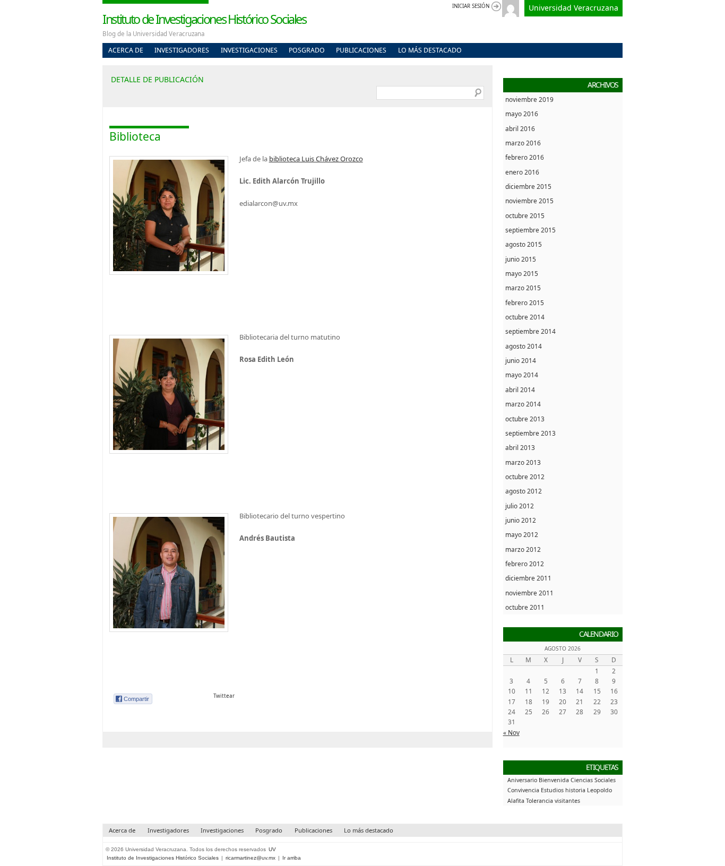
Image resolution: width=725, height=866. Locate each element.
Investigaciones (249, 50)
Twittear (224, 695)
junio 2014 (520, 360)
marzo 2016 (523, 142)
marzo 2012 (523, 549)
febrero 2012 (524, 563)
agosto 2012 (523, 491)
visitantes (567, 800)
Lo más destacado (430, 50)
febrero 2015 (524, 302)
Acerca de (125, 50)
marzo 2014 (523, 404)
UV (272, 849)
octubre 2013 (525, 418)
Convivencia (523, 790)
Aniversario (522, 780)
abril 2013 (520, 447)
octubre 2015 (525, 215)
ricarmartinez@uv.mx (250, 858)
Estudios (552, 790)
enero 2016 (522, 172)
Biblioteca (135, 136)
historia (575, 790)
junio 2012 (520, 520)
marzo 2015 (523, 287)
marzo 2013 (523, 462)
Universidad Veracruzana (573, 8)
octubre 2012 (525, 476)
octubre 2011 (525, 607)
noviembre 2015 (529, 200)
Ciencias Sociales (593, 780)
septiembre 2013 (530, 433)
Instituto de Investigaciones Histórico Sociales (204, 19)
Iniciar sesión (470, 6)
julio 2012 (519, 505)
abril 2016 (520, 128)
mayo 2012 (521, 534)
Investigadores (181, 50)
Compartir (136, 699)
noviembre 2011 (529, 592)
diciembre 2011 (528, 578)
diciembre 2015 (528, 186)
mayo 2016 (521, 113)
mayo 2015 (521, 273)
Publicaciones (361, 50)
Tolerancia (539, 800)
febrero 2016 (524, 157)
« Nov (511, 732)
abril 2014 (520, 389)
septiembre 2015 (530, 230)
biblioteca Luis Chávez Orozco (316, 158)
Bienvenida (554, 780)
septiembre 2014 (530, 331)
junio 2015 (520, 259)
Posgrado (307, 50)
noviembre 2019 (529, 99)
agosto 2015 (523, 244)
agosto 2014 (523, 346)
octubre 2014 (525, 317)
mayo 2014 (521, 374)
